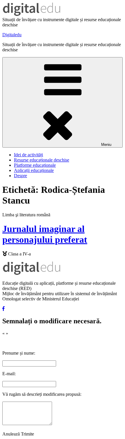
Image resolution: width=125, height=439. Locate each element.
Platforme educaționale (35, 165)
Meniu (106, 144)
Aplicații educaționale (34, 170)
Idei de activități (28, 154)
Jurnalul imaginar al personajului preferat (44, 234)
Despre (20, 175)
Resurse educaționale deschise (41, 159)
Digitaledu (12, 34)
